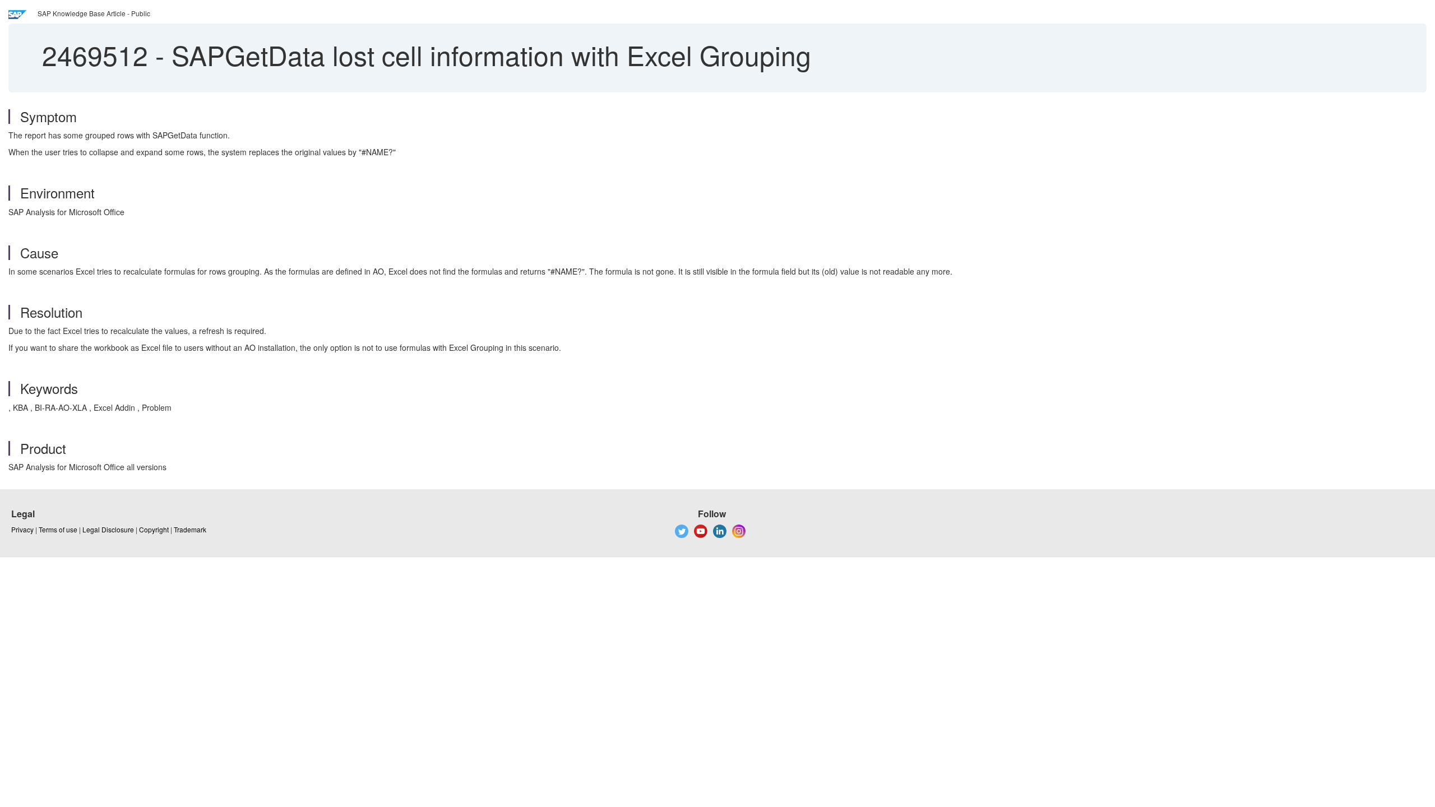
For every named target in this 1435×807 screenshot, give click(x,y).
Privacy (22, 529)
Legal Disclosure (108, 529)
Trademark (190, 529)
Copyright (154, 529)
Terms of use (58, 529)
